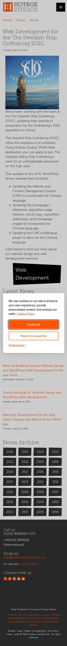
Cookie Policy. (26, 314)
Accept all (33, 324)
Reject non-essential (34, 336)
